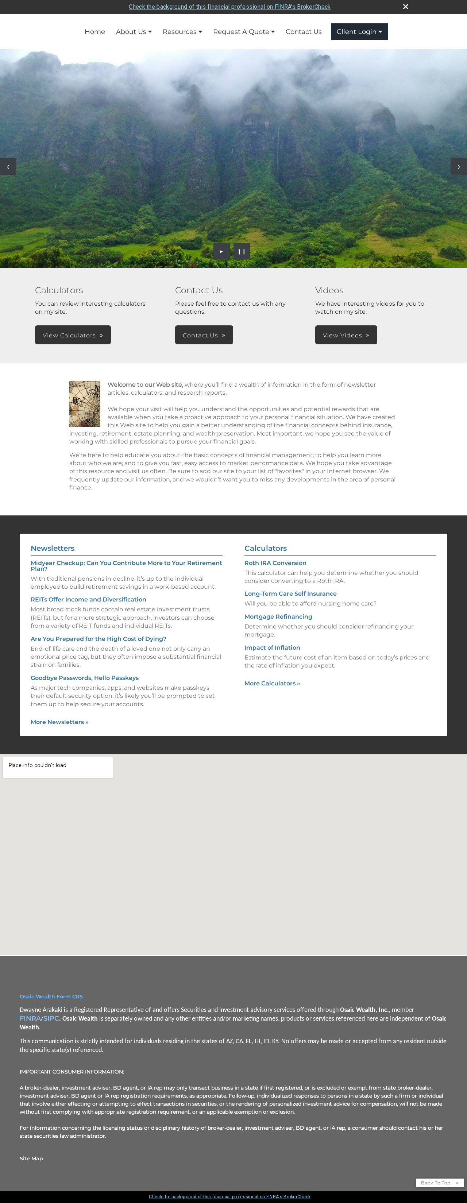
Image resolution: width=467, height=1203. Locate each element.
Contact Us (304, 32)
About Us (131, 32)
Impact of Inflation (272, 647)
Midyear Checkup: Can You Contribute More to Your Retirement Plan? (126, 566)
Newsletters (52, 548)
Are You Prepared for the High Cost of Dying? (98, 638)
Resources (180, 32)
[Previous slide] (8, 166)
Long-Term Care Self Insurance (290, 593)
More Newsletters (60, 722)
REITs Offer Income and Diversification (88, 599)
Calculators (265, 548)
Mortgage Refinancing (278, 616)
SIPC (51, 1018)
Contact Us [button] (200, 335)
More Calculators (272, 683)
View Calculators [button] (69, 335)
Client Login (357, 32)
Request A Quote (241, 32)
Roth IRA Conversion (275, 563)
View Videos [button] (342, 335)
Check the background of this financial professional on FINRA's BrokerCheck (230, 6)
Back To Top (436, 1182)
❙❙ (242, 251)
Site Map (31, 1158)
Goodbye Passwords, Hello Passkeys (85, 677)
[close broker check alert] (406, 6)
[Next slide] (459, 166)
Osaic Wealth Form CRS (51, 996)
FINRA (30, 1018)
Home (95, 32)
